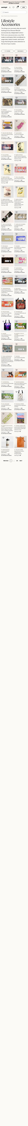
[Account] (10, 7)
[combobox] (14, 12)
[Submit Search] (3, 12)
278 (17, 460)
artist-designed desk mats (13, 35)
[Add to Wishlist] (3, 55)
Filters (8, 51)
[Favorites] (13, 7)
